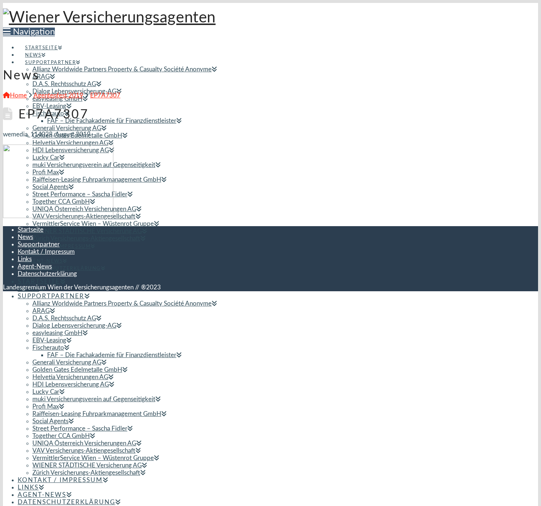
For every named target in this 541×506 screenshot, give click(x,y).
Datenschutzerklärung (47, 274)
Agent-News (35, 266)
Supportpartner (39, 244)
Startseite (30, 230)
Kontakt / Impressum (46, 252)
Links (25, 259)
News (25, 237)
